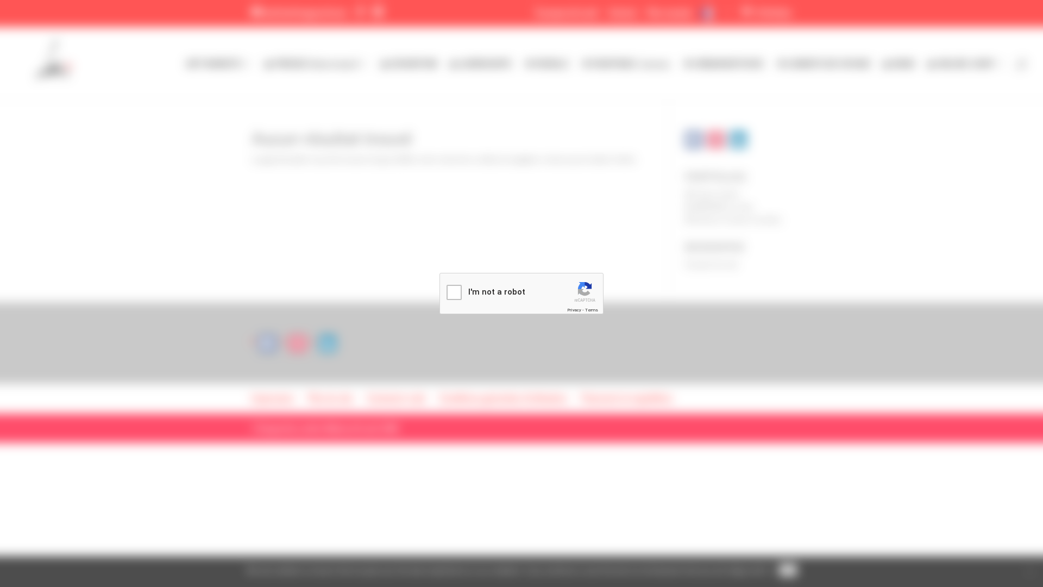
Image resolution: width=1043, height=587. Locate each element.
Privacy (574, 310)
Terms (591, 310)
